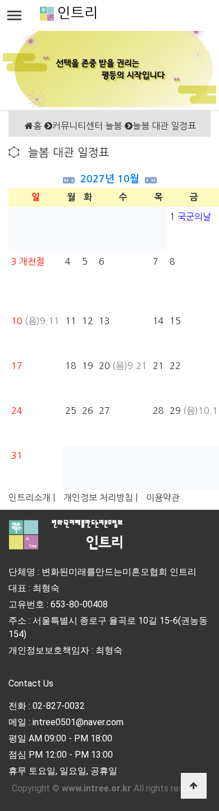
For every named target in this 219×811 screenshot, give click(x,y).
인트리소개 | (31, 497)
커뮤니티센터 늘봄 (87, 125)
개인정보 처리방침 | (100, 497)
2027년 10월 (109, 179)
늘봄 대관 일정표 (164, 125)
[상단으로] (194, 786)
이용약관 (163, 497)
